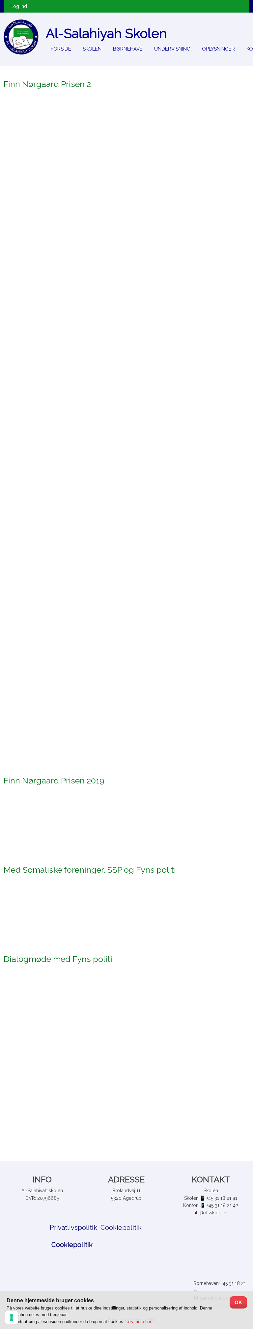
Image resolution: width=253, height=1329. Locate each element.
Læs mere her (138, 1321)
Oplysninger (218, 49)
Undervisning (172, 49)
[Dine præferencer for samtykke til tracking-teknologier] (11, 1317)
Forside (61, 49)
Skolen (92, 49)
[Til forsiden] (21, 37)
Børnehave (128, 49)
